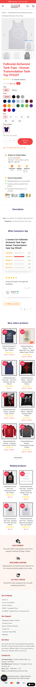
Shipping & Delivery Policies (11, 620)
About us (5, 599)
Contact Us (5, 629)
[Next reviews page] (31, 309)
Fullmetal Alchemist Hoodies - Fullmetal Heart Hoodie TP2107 (9, 443)
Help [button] (32, 684)
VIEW (9, 342)
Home (4, 13)
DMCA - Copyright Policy (10, 608)
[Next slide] (31, 34)
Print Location (7, 124)
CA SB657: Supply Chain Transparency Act (15, 611)
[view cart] (33, 6)
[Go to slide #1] (6, 55)
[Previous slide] (5, 34)
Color (5, 93)
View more (18, 458)
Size (4, 113)
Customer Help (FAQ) (9, 632)
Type (4, 87)
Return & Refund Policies (10, 626)
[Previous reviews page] (21, 309)
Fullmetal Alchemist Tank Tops (12, 16)
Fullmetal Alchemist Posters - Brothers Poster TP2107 (9, 411)
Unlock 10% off (4, 678)
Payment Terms (7, 623)
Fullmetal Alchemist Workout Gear (20, 13)
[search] (27, 6)
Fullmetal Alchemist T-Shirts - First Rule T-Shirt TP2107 (9, 348)
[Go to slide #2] (17, 55)
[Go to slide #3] (27, 55)
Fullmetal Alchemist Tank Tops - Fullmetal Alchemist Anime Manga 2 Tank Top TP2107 (26, 490)
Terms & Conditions (8, 602)
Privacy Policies (7, 605)
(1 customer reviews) (18, 79)
